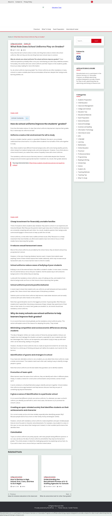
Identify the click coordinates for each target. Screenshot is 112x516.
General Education (83, 121)
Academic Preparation (85, 100)
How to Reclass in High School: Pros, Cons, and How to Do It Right (22, 481)
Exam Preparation (100, 2)
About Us (11, 2)
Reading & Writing (83, 160)
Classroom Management (85, 106)
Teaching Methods (84, 172)
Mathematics (82, 145)
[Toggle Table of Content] (26, 118)
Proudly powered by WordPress (44, 508)
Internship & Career (103, 2)
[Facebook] (79, 58)
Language (81, 139)
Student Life (27, 43)
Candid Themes (73, 508)
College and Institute (16, 43)
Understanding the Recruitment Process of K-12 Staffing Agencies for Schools (56, 481)
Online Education (83, 148)
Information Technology (85, 130)
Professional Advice (84, 154)
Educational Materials (84, 115)
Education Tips (82, 112)
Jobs (79, 136)
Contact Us (18, 2)
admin (24, 50)
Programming (82, 157)
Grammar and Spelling (85, 127)
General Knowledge (84, 124)
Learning (81, 142)
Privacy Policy (28, 2)
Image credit (14, 113)
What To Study (98, 2)
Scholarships (82, 163)
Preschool (95, 2)
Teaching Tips (82, 175)
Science (80, 166)
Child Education (82, 103)
